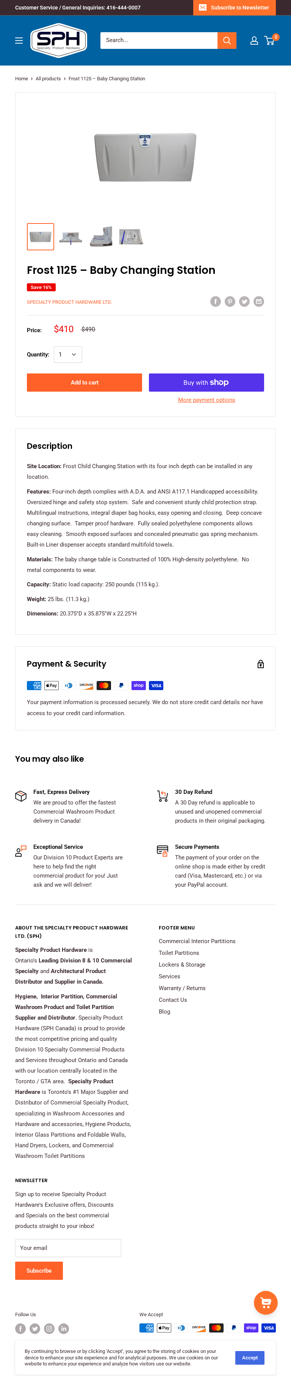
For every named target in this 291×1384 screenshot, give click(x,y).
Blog (164, 1011)
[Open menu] (19, 40)
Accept (250, 1358)
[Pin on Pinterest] (230, 301)
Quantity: (38, 354)
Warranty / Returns (182, 988)
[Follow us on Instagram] (49, 1328)
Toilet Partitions (179, 953)
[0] (269, 40)
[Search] (226, 40)
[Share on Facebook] (215, 301)
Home (21, 78)
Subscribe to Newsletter (240, 8)
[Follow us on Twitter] (35, 1328)
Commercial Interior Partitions (197, 941)
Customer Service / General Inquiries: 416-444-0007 (78, 8)
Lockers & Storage (182, 964)
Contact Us (173, 1000)
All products (48, 78)
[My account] (254, 40)
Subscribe (39, 1270)
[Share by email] (258, 301)
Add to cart (85, 382)
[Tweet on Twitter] (244, 301)
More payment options (206, 400)
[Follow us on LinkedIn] (63, 1328)
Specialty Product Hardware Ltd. (69, 302)
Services (169, 976)
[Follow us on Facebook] (20, 1328)
